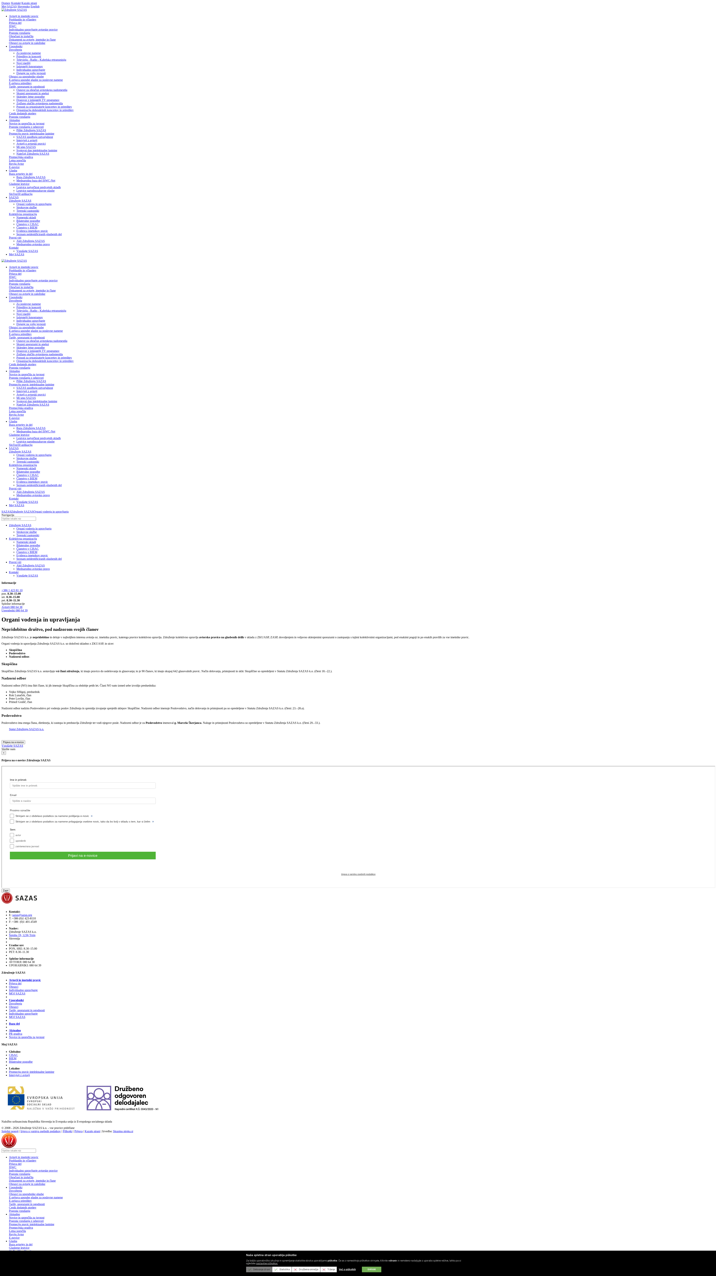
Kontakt (16, 3)
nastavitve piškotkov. (267, 1263)
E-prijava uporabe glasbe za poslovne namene (36, 79)
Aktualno (15, 1030)
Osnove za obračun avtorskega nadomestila (41, 90)
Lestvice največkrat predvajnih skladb (38, 187)
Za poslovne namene (28, 53)
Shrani (372, 1269)
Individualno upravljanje (30, 69)
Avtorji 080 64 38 (11, 607)
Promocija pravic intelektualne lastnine (31, 133)
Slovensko (24, 6)
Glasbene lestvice (19, 183)
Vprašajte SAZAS (27, 251)
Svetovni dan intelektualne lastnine (36, 150)
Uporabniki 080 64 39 (14, 610)
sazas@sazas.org (22, 915)
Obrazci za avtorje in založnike (27, 43)
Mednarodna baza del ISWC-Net (35, 180)
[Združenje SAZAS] (14, 9)
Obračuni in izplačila (21, 36)
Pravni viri (15, 237)
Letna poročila (17, 160)
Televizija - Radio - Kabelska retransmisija (41, 59)
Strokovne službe (26, 207)
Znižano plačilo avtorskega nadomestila (39, 103)
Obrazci (13, 986)
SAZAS (6, 511)
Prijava (78, 1131)
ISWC (12, 26)
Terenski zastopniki (27, 210)
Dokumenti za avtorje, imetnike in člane (32, 39)
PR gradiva (15, 1033)
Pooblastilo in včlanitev (22, 19)
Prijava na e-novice (13, 742)
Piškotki (67, 1131)
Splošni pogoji (9, 1131)
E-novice (14, 167)
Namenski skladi (26, 217)
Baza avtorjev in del (20, 173)
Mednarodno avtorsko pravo (33, 244)
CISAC (13, 1055)
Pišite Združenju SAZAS (31, 130)
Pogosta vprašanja (19, 32)
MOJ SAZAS (17, 993)
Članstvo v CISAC (27, 224)
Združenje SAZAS (20, 200)
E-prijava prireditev (20, 83)
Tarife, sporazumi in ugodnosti (27, 86)
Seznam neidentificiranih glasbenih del (39, 234)
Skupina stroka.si (123, 1131)
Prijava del (15, 22)
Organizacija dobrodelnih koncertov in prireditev (45, 110)
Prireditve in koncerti (28, 56)
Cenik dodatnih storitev (22, 113)
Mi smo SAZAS (26, 147)
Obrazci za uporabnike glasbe (26, 76)
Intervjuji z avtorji (26, 140)
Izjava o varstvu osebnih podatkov (41, 1131)
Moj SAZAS (9, 6)
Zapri (5, 890)
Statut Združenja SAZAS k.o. (26, 729)
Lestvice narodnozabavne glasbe (35, 190)
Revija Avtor (16, 163)
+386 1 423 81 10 (12, 590)
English (35, 6)
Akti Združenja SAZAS (30, 241)
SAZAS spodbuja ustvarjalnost (34, 137)
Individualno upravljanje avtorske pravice (33, 29)
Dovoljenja (15, 49)
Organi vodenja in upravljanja (33, 204)
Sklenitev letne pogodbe (30, 96)
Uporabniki (16, 1000)
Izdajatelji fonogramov (29, 66)
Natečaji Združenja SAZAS (32, 153)
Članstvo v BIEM (26, 227)
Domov (5, 3)
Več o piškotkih (347, 1269)
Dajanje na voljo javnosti (31, 73)
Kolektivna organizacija (23, 214)
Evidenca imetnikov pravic (32, 230)
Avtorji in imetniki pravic (25, 980)
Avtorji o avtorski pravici (31, 143)
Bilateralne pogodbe (28, 220)
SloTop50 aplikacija (20, 194)
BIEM (12, 1058)
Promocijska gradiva (21, 157)
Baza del (14, 1023)
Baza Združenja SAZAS (30, 177)
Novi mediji (23, 63)
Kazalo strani (29, 3)
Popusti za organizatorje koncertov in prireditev (44, 106)
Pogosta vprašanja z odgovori (26, 126)
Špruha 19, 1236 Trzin (22, 935)
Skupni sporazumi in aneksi (32, 93)
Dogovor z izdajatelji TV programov (37, 100)
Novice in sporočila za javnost (26, 123)
